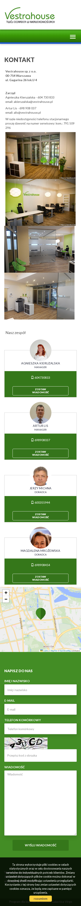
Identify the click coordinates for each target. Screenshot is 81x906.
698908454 (42, 565)
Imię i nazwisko (17, 681)
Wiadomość (14, 767)
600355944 (42, 502)
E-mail (9, 700)
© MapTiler (53, 650)
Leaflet (45, 650)
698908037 (42, 440)
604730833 (42, 377)
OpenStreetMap (65, 650)
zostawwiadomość (40, 391)
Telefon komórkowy (22, 720)
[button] (41, 613)
